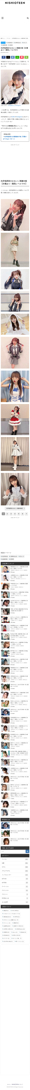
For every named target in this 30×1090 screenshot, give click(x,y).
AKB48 (11, 45)
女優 (15, 863)
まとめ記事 (15, 902)
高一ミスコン (20, 941)
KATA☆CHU (16, 935)
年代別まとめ (15, 898)
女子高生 (15, 882)
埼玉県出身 (10, 42)
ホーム (9, 1084)
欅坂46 (6, 910)
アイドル (3, 42)
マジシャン (7, 922)
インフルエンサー (15, 874)
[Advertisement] (15, 21)
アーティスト (15, 886)
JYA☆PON (15, 910)
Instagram (19, 116)
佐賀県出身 (7, 926)
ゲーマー (6, 938)
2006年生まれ (20, 929)
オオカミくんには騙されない (11, 919)
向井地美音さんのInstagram (14, 105)
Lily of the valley (8, 941)
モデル (15, 867)
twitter (13, 116)
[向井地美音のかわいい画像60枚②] (15, 510)
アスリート (15, 894)
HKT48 (17, 916)
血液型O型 (5, 45)
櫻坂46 (16, 922)
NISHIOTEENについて (17, 1084)
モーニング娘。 (17, 938)
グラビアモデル (15, 870)
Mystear (23, 932)
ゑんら (15, 932)
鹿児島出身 (7, 916)
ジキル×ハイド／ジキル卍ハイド (12, 913)
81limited (6, 935)
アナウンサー (15, 890)
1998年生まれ (18, 42)
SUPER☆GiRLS (8, 929)
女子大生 (15, 878)
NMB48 (6, 932)
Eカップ (25, 42)
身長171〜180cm (18, 926)
